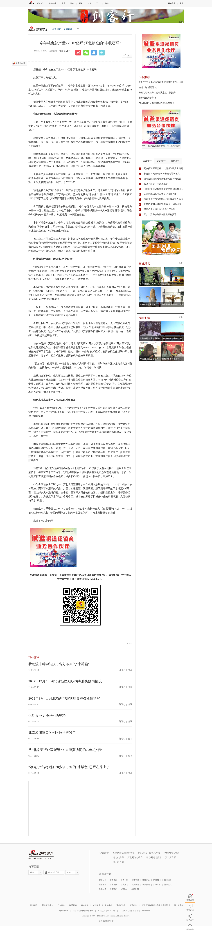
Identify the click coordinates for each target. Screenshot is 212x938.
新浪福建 (167, 880)
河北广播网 (118, 857)
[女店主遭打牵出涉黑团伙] (150, 322)
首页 (32, 872)
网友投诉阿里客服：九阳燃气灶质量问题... (164, 168)
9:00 (68, 872)
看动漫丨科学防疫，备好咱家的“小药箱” (59, 664)
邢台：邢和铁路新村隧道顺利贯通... (161, 214)
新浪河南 (113, 880)
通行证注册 (121, 905)
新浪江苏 (157, 884)
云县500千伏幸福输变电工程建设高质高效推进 (161, 82)
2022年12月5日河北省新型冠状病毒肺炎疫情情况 (65, 681)
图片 (81, 3)
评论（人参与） (65, 51)
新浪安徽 (146, 884)
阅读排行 (147, 161)
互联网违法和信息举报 (124, 853)
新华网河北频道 (154, 857)
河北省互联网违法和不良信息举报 (156, 905)
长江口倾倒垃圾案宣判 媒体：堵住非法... (163, 204)
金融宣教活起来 (154, 146)
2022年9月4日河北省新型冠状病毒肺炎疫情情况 (64, 698)
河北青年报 (170, 857)
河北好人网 (118, 862)
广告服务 (61, 905)
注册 (181, 3)
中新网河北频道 (171, 853)
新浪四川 (157, 880)
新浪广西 (135, 889)
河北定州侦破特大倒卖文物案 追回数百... (163, 189)
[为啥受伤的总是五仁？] (150, 343)
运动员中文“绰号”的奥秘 (47, 716)
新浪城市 (102, 880)
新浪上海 (124, 880)
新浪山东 (124, 889)
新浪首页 (40, 3)
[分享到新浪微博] (79, 52)
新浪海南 (113, 889)
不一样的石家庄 (173, 146)
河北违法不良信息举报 (149, 853)
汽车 (98, 3)
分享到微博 (20, 63)
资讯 (63, 3)
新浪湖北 (102, 884)
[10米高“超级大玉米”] (150, 288)
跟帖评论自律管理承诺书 (83, 910)
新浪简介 (34, 905)
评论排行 (161, 161)
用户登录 (172, 3)
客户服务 (84, 905)
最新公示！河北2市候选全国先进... (160, 209)
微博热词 (175, 161)
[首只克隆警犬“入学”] (150, 268)
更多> (181, 263)
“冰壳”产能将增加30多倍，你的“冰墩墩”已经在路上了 (69, 767)
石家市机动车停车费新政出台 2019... (161, 194)
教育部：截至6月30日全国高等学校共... (163, 173)
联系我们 (73, 905)
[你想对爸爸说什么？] (172, 343)
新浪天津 (135, 880)
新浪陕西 (135, 884)
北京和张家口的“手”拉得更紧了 (52, 733)
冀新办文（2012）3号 (106, 910)
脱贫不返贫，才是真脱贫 (156, 184)
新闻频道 (67, 29)
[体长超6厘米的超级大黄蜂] (172, 288)
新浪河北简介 (47, 905)
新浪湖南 (113, 884)
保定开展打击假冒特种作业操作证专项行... (164, 199)
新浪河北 (53, 3)
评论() (122, 670)
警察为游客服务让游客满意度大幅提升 (157, 92)
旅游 (89, 3)
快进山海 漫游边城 (148, 87)
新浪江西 (102, 889)
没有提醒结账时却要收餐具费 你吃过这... (163, 179)
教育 (107, 3)
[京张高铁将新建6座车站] (172, 322)
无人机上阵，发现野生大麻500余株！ (156, 103)
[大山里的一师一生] (172, 268)
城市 (72, 3)
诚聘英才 (96, 905)
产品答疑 (134, 905)
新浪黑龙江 (168, 884)
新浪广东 (146, 880)
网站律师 (108, 905)
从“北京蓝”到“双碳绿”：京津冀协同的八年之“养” (65, 750)
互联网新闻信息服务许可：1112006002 (135, 910)
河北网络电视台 (135, 857)
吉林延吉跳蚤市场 (147, 98)
